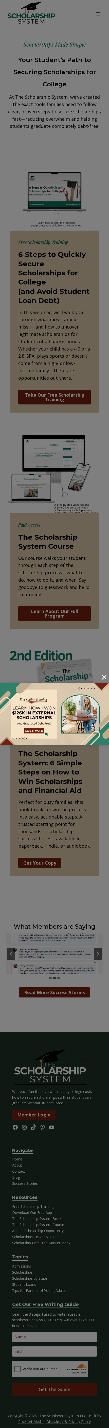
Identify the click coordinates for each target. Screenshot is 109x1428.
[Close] (104, 677)
